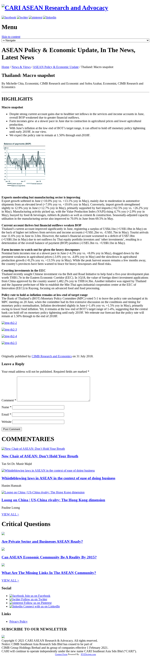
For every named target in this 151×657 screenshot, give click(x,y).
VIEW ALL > (10, 514)
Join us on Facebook (37, 595)
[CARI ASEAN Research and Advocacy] (55, 7)
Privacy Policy (18, 621)
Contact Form (61, 654)
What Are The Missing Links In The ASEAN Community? (49, 573)
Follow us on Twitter (33, 599)
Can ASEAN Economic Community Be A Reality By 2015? (49, 557)
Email (6, 414)
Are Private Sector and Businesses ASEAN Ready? (42, 541)
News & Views (21, 67)
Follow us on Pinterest (37, 602)
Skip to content (11, 36)
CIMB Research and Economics (52, 356)
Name (6, 407)
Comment (9, 400)
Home (5, 67)
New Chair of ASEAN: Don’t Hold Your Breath (40, 456)
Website (6, 421)
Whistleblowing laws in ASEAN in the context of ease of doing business (58, 478)
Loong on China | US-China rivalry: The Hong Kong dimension (53, 500)
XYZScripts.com (88, 654)
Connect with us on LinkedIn (41, 606)
